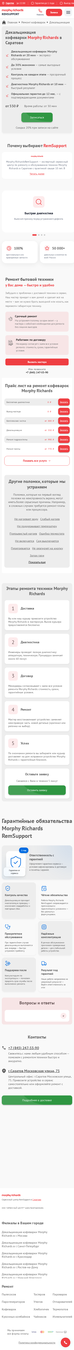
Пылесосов (9, 1294)
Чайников (40, 1316)
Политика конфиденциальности (36, 1342)
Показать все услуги (35, 460)
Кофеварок (9, 1309)
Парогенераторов (13, 1301)
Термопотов (60, 1309)
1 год (23, 850)
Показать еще (37, 562)
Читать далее (37, 173)
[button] (34, 235)
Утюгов (38, 1301)
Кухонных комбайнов (16, 1316)
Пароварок (60, 1294)
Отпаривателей (62, 1301)
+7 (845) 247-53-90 (37, 372)
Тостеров (39, 1294)
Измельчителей (62, 1316)
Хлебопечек (41, 1309)
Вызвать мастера (37, 362)
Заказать (64, 402)
